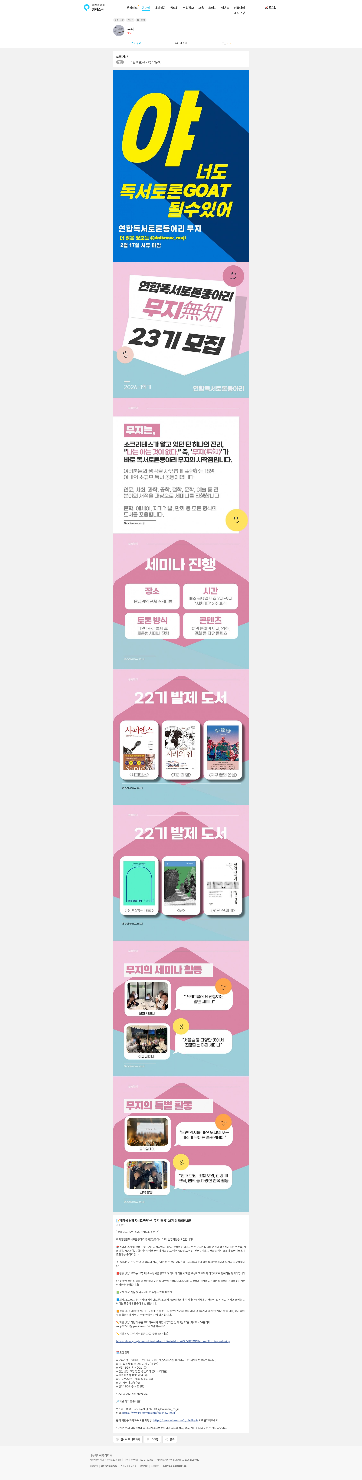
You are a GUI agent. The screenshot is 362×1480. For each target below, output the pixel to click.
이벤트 (225, 8)
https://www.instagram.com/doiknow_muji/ (149, 1413)
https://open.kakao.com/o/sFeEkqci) (175, 1420)
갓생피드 (132, 8)
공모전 (174, 8)
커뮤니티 (239, 8)
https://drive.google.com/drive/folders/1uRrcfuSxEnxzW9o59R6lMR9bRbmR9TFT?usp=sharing (173, 1341)
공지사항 (144, 1466)
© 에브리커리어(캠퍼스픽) (175, 1466)
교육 (201, 8)
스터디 (212, 8)
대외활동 (160, 8)
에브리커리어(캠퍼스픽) (94, 7)
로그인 (272, 7)
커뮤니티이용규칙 (128, 1466)
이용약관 (94, 1466)
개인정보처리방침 (109, 1466)
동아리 (146, 8)
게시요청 (239, 13)
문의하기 (155, 1466)
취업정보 (188, 8)
